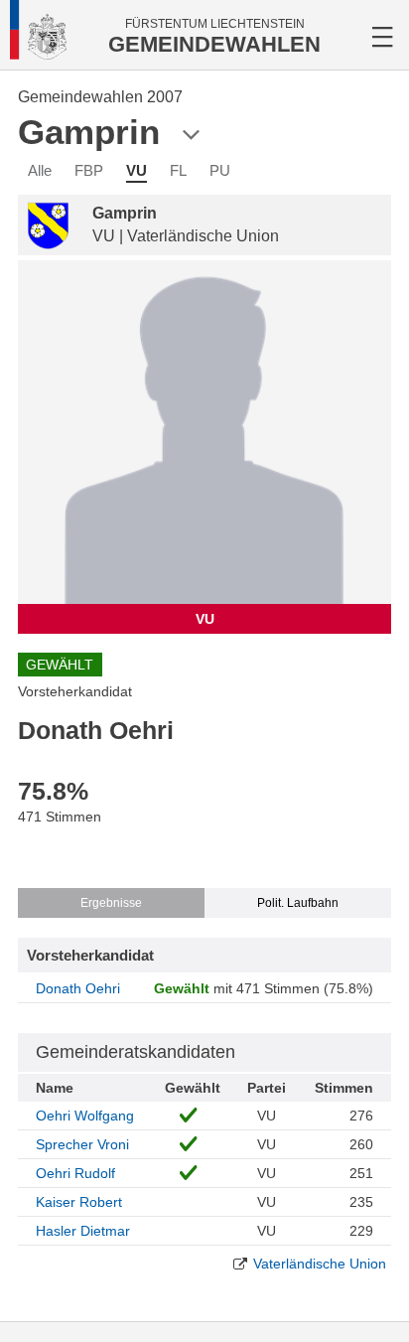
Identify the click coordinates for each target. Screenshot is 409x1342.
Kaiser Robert (79, 1202)
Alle (40, 170)
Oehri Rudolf (75, 1173)
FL (178, 170)
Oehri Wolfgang (85, 1115)
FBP (88, 170)
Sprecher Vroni (82, 1144)
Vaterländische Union (319, 1263)
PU (219, 170)
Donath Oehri (78, 988)
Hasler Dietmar (83, 1231)
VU (136, 170)
